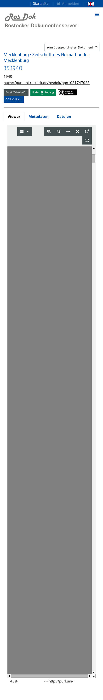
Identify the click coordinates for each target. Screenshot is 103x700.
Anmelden (69, 3)
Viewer (14, 116)
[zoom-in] (49, 131)
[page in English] (88, 3)
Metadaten (39, 116)
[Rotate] (87, 131)
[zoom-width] (68, 131)
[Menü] (97, 14)
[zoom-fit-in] (77, 131)
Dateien (64, 116)
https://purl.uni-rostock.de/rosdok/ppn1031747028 (47, 82)
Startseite (40, 3)
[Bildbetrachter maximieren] (87, 140)
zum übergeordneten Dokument (71, 47)
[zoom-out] (58, 131)
